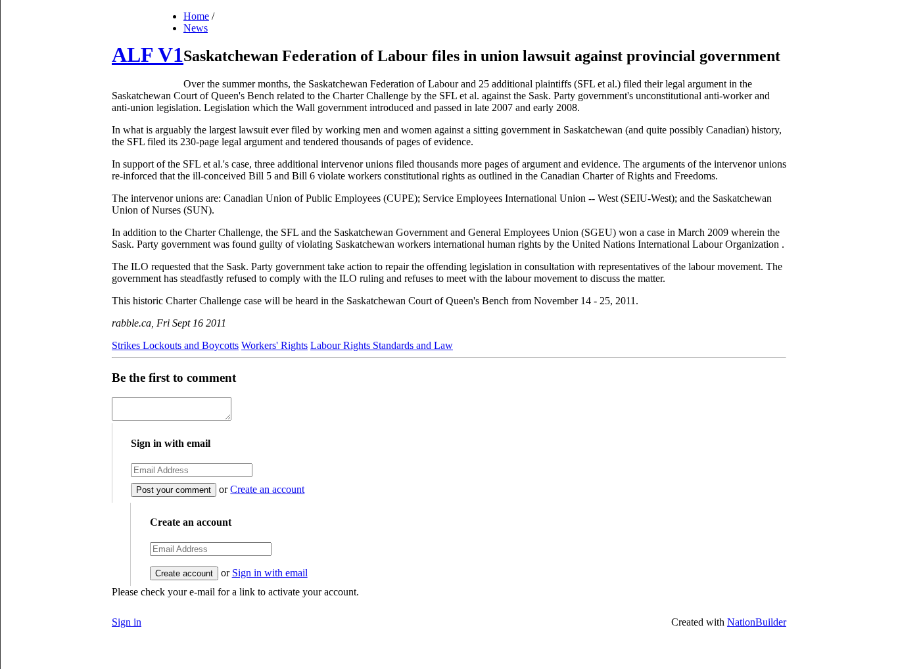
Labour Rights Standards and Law (381, 345)
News (195, 28)
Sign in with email (270, 572)
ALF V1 (147, 54)
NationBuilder (756, 622)
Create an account (267, 489)
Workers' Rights (274, 345)
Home (196, 16)
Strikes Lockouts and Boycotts (175, 345)
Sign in (126, 622)
